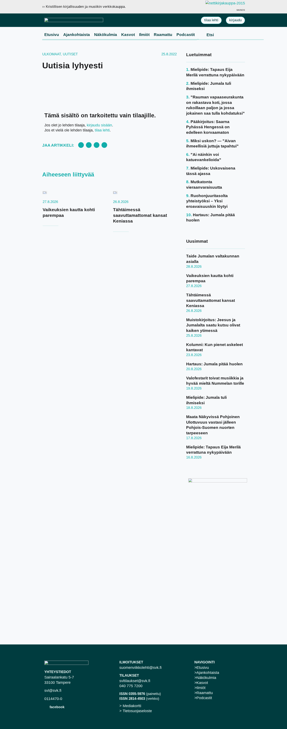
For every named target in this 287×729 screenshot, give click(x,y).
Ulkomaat (51, 54)
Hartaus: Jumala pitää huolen (214, 364)
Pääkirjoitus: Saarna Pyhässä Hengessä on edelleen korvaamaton (208, 127)
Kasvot (128, 34)
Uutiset (70, 54)
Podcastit (185, 34)
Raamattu (163, 34)
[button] (81, 145)
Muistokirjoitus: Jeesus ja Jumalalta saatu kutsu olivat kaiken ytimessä (213, 325)
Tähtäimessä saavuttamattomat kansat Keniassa (140, 215)
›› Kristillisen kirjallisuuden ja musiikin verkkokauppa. (84, 7)
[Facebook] (46, 707)
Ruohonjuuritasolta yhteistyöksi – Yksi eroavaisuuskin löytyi (207, 201)
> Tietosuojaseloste (135, 711)
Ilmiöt (144, 34)
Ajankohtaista (76, 34)
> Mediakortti (130, 706)
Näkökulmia (105, 34)
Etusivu (51, 34)
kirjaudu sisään (99, 125)
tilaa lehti (102, 130)
